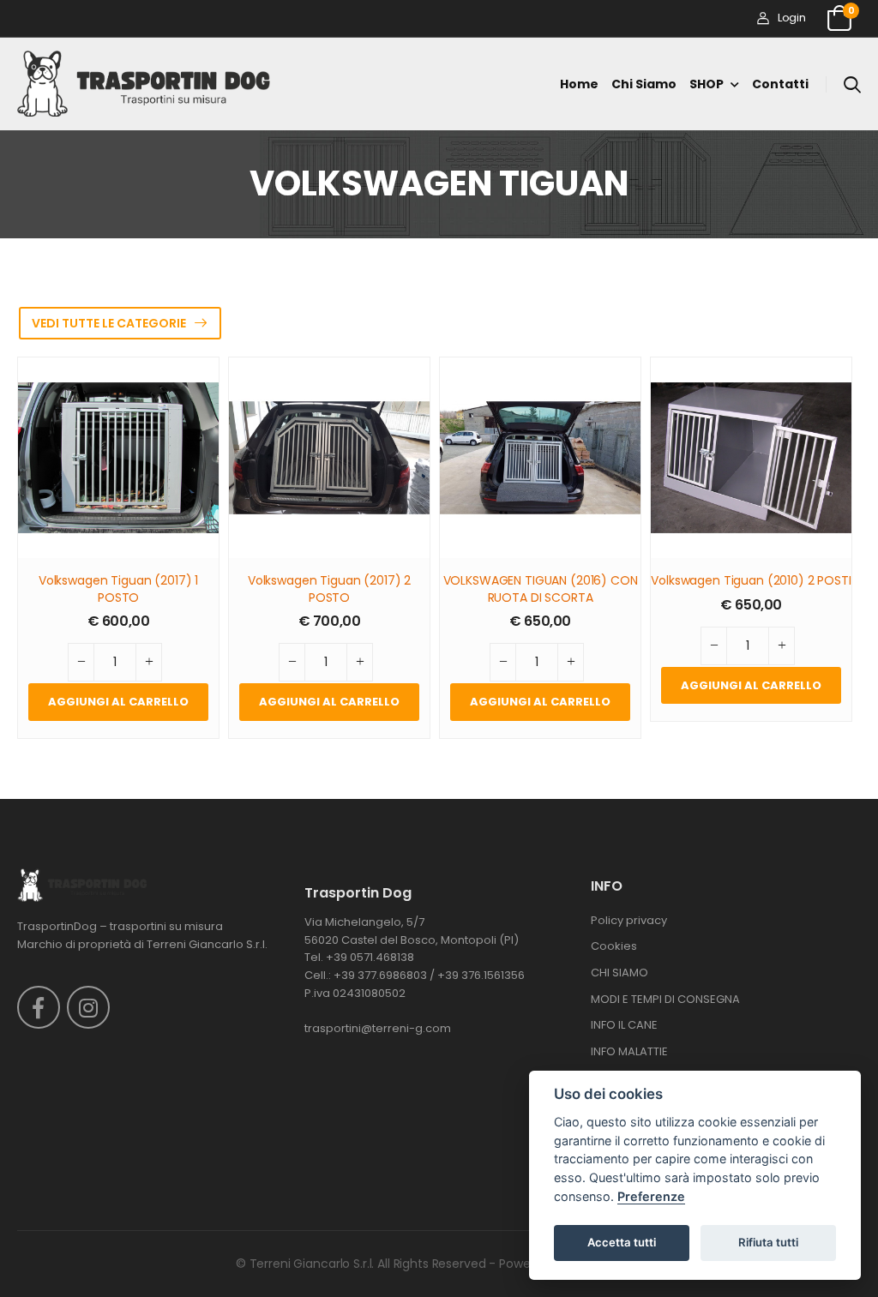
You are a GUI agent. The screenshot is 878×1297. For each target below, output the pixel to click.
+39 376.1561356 (481, 975)
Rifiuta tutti (768, 1242)
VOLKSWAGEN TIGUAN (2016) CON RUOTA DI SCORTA (540, 589)
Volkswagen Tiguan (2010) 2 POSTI (751, 581)
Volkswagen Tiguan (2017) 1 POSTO (118, 589)
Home (579, 84)
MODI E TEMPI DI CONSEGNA (665, 999)
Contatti (780, 84)
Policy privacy (629, 920)
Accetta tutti (621, 1242)
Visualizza (119, 537)
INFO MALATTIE (629, 1051)
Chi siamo (644, 84)
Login (791, 17)
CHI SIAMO (619, 972)
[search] (852, 84)
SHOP (706, 84)
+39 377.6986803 (380, 975)
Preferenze (651, 1196)
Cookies (614, 946)
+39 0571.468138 (370, 957)
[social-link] (38, 1007)
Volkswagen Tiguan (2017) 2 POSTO (329, 589)
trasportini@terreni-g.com (377, 1028)
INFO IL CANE (624, 1025)
